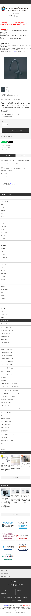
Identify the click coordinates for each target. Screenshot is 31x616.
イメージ (23, 155)
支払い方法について (10, 597)
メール (6, 15)
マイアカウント (4, 590)
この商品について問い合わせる (8, 147)
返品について (4, 134)
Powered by (8, 612)
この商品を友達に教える (7, 145)
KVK (5, 94)
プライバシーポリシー (16, 599)
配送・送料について (18, 597)
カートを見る (18, 590)
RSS (17, 600)
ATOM (20, 600)
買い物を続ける (5, 149)
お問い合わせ (3, 593)
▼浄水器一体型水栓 (8, 95)
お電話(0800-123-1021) (17, 15)
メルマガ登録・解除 (25, 599)
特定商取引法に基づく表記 (7, 136)
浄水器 (9, 94)
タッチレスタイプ (16, 95)
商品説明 (8, 155)
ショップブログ (12, 600)
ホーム (3, 94)
